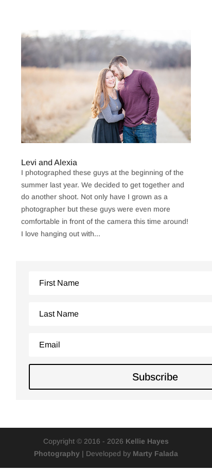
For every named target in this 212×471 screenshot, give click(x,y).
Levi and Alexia (49, 162)
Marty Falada (155, 453)
